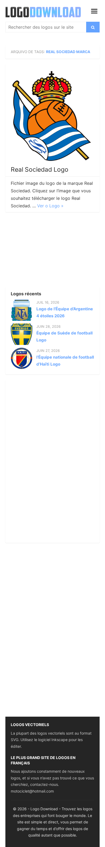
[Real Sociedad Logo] (52, 116)
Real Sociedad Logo (39, 169)
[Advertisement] (45, 251)
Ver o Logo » (50, 205)
